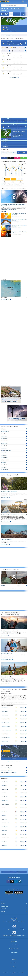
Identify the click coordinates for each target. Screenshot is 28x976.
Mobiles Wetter (4, 906)
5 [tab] (17, 588)
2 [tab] (11, 588)
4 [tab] (15, 588)
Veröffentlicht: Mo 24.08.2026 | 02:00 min (8, 209)
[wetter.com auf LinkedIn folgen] (16, 881)
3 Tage (11, 14)
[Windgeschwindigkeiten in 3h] (14, 288)
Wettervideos (4, 908)
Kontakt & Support (14, 952)
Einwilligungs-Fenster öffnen (14, 948)
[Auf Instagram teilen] (17, 158)
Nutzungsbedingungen (14, 966)
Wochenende (17, 14)
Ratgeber (3, 911)
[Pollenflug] (23, 1)
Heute (2, 14)
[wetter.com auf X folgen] (12, 881)
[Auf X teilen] (10, 158)
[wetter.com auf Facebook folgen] (8, 881)
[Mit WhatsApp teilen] (23, 158)
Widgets (3, 903)
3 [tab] (13, 588)
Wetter (2, 901)
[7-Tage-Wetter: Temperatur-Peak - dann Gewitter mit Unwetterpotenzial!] (14, 196)
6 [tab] (19, 588)
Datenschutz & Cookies (14, 945)
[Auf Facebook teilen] (4, 158)
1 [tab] (9, 588)
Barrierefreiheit (14, 963)
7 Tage (22, 14)
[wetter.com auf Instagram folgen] (19, 881)
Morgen (6, 14)
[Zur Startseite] (5, 1)
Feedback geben (12, 30)
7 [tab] (20, 761)
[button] (14, 43)
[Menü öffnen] (26, 1)
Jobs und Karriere (14, 941)
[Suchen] (25, 5)
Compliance (14, 959)
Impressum (14, 955)
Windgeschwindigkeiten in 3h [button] (6, 297)
